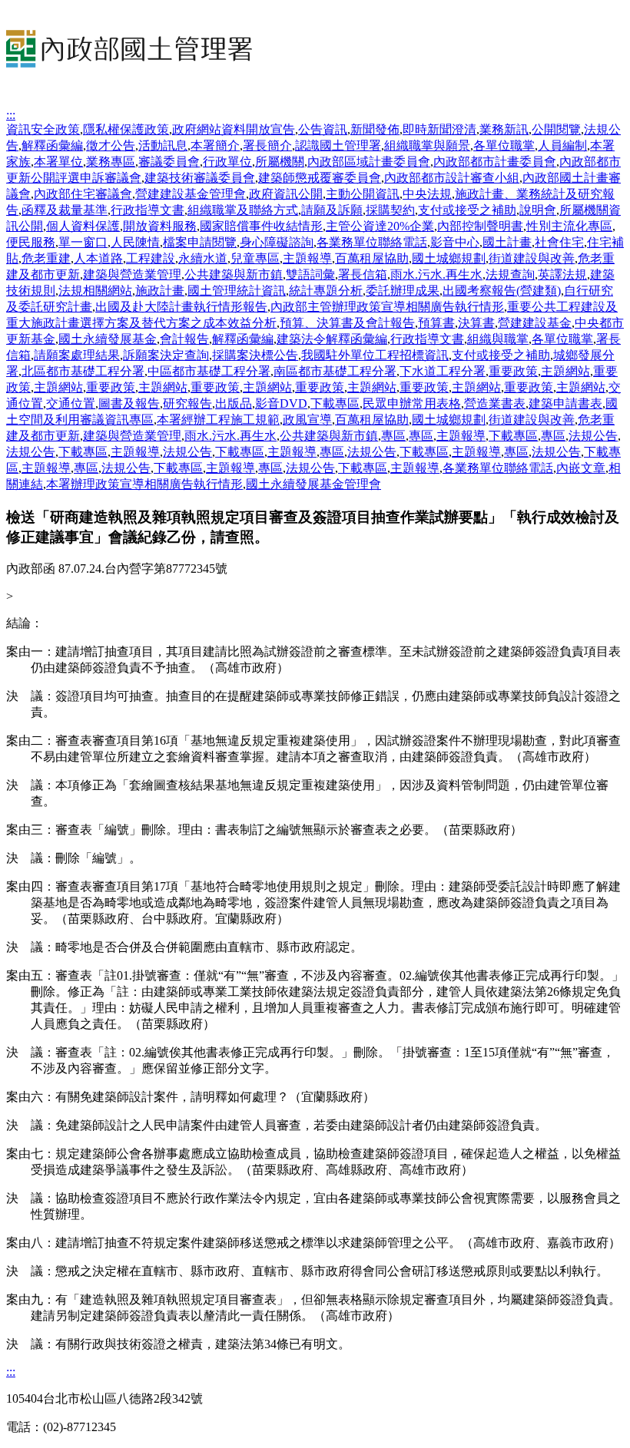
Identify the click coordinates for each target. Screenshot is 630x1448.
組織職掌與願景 (427, 145)
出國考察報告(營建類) (502, 290)
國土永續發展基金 (107, 338)
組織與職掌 (498, 338)
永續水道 (202, 258)
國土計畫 (507, 242)
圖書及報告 (129, 403)
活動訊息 (162, 145)
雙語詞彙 (310, 274)
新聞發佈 (375, 129)
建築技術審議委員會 (199, 177)
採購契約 (390, 210)
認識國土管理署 (338, 145)
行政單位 (227, 161)
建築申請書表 (565, 403)
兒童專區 (255, 258)
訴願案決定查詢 (166, 355)
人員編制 (562, 145)
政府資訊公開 (286, 193)
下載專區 (335, 403)
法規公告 (593, 435)
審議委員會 (169, 161)
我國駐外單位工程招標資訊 (375, 355)
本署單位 (58, 161)
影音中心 (454, 242)
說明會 (537, 210)
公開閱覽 (556, 129)
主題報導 (307, 258)
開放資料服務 (160, 226)
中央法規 (427, 193)
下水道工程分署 (443, 371)
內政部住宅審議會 (83, 193)
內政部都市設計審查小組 (451, 177)
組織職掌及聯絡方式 (242, 210)
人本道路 (98, 258)
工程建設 (150, 258)
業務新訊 (504, 129)
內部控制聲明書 (480, 226)
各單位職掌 (504, 145)
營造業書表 (495, 403)
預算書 (436, 322)
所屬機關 (279, 161)
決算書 (476, 322)
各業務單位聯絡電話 (372, 242)
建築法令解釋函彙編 (332, 338)
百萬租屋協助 (372, 258)
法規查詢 (510, 274)
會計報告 (184, 338)
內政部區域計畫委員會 (368, 161)
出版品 (233, 403)
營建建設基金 (535, 322)
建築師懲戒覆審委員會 (319, 177)
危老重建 (46, 258)
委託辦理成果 (402, 290)
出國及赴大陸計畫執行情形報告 (181, 306)
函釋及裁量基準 (65, 210)
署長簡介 (267, 145)
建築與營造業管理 (132, 274)
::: (10, 114)
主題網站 (565, 371)
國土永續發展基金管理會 (313, 484)
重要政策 (513, 371)
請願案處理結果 (77, 355)
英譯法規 (562, 274)
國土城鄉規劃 (449, 258)
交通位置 (70, 403)
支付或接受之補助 (467, 210)
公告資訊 (322, 129)
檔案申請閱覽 (200, 242)
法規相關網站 (95, 290)
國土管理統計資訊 (236, 290)
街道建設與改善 (532, 258)
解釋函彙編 (52, 145)
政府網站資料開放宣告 (233, 129)
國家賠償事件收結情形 (261, 226)
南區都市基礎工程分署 (335, 371)
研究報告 (187, 403)
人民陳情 (135, 242)
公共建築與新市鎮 (233, 274)
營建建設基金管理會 (190, 193)
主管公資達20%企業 (380, 226)
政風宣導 (307, 419)
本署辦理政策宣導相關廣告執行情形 (144, 484)
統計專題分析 (326, 290)
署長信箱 (362, 274)
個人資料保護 (83, 226)
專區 (393, 435)
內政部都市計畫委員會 (494, 161)
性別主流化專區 (569, 226)
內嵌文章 (580, 467)
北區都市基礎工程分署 (83, 371)
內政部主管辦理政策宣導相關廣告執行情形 (387, 306)
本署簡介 (215, 145)
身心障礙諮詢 (276, 242)
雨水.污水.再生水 (436, 274)
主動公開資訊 (363, 193)
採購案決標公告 (255, 355)
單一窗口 (83, 242)
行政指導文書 (147, 210)
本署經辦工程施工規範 (218, 419)
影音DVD (281, 403)
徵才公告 (110, 145)
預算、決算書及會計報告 (347, 322)
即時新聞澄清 (439, 129)
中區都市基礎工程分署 (209, 371)
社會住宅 (559, 242)
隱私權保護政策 (126, 129)
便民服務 (30, 242)
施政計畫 (159, 290)
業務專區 (110, 161)
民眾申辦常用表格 (412, 403)
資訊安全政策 (43, 129)
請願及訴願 (332, 210)
